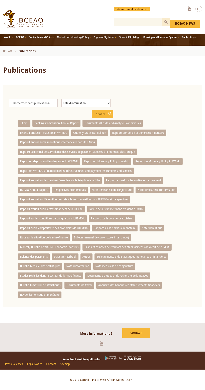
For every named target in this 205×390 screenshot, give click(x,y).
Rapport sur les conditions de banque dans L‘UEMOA (52, 218)
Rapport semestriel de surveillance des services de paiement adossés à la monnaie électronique (77, 151)
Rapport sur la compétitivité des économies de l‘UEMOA (54, 228)
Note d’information (77, 266)
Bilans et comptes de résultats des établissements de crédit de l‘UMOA (127, 247)
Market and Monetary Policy (73, 37)
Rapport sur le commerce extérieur (112, 218)
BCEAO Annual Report (34, 189)
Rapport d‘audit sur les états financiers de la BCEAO (51, 209)
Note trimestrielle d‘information (156, 189)
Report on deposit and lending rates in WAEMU (49, 161)
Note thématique (152, 228)
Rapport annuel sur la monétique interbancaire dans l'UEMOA (57, 142)
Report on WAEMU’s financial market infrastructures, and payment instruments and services (76, 170)
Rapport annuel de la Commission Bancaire (138, 132)
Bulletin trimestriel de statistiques (40, 285)
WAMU (7, 37)
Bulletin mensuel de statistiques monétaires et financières (131, 256)
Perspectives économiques (70, 189)
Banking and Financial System (160, 37)
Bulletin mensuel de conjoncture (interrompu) (101, 237)
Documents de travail (79, 285)
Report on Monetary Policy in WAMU (106, 161)
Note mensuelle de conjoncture (114, 266)
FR (198, 9)
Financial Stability (129, 37)
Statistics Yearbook (65, 256)
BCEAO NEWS (185, 23)
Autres (86, 256)
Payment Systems (103, 37)
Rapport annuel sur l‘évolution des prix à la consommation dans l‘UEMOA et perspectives (74, 199)
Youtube (189, 9)
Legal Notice (34, 364)
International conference (131, 9)
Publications (189, 37)
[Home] (23, 19)
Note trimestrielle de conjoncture (112, 189)
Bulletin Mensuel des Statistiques (40, 266)
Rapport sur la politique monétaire (115, 228)
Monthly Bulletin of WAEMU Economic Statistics (49, 247)
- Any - (24, 123)
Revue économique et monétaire (39, 294)
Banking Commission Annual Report (56, 123)
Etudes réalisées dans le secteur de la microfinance (50, 275)
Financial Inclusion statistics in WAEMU (43, 132)
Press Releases (14, 364)
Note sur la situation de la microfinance (44, 237)
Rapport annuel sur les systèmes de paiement (133, 180)
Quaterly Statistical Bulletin (89, 132)
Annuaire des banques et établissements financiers (129, 285)
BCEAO (20, 37)
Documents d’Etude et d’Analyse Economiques (112, 123)
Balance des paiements (34, 256)
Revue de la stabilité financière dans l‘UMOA (116, 209)
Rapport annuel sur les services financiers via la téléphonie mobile (60, 180)
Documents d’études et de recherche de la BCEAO (117, 275)
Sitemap (65, 364)
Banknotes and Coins (40, 37)
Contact (136, 333)
